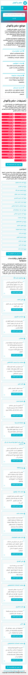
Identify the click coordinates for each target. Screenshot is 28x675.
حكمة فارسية (19, 423)
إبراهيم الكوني (20, 237)
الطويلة (22, 137)
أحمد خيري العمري (19, 198)
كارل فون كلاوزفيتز (17, 537)
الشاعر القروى (18, 317)
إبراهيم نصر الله (19, 190)
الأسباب (9, 140)
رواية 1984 (20, 468)
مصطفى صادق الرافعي (18, 206)
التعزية (22, 157)
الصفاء (22, 140)
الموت (9, 128)
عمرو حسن (19, 401)
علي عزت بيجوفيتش (18, 210)
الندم (10, 125)
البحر (10, 137)
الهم (10, 151)
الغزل (22, 114)
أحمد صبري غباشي (19, 213)
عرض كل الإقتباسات (14, 667)
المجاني (22, 671)
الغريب (9, 143)
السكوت (9, 154)
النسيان (9, 119)
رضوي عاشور (20, 225)
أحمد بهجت (21, 217)
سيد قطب (21, 241)
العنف (9, 157)
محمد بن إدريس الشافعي (15, 362)
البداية (22, 131)
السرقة (22, 145)
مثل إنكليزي (19, 607)
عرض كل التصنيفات (14, 164)
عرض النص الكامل (16, 292)
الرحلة (9, 145)
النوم (22, 134)
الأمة (10, 117)
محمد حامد (21, 249)
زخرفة (16, 671)
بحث (13, 18)
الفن (23, 160)
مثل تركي (20, 384)
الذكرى (9, 131)
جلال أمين (21, 245)
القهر (10, 114)
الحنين (9, 134)
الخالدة (22, 128)
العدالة (22, 125)
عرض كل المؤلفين (14, 254)
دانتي (21, 624)
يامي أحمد (20, 299)
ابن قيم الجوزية (20, 229)
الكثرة (9, 122)
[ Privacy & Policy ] (9, 671)
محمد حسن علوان (19, 194)
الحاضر (22, 122)
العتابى (21, 338)
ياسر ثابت (21, 233)
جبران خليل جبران (19, 202)
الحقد (22, 151)
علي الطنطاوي (20, 221)
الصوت (22, 143)
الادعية (9, 148)
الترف (22, 119)
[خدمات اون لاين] (25, 8)
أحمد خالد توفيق (19, 182)
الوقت (22, 154)
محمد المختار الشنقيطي (15, 585)
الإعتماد (22, 148)
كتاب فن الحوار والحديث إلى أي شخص (14, 443)
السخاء (22, 117)
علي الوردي (21, 186)
